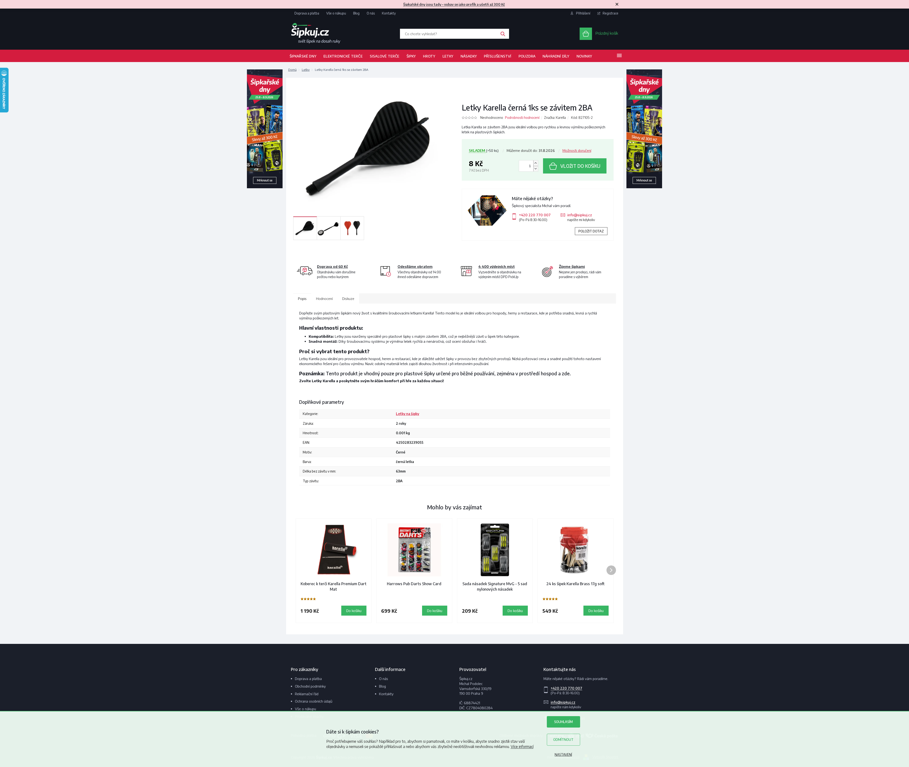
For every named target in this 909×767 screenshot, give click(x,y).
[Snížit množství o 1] (535, 168)
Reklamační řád (306, 694)
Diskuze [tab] (348, 298)
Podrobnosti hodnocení (522, 118)
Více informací (522, 746)
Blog (356, 13)
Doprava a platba (306, 13)
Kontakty (389, 13)
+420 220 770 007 (535, 215)
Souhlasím (563, 722)
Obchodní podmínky (310, 686)
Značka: (555, 118)
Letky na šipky (407, 414)
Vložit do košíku (580, 166)
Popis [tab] (302, 298)
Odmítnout (563, 740)
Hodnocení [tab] (324, 298)
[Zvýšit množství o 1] (535, 163)
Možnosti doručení (577, 150)
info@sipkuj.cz (579, 215)
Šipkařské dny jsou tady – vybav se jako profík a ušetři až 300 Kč (454, 4)
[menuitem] (303, 56)
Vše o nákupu (336, 13)
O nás (371, 13)
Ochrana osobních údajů (313, 701)
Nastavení (563, 755)
